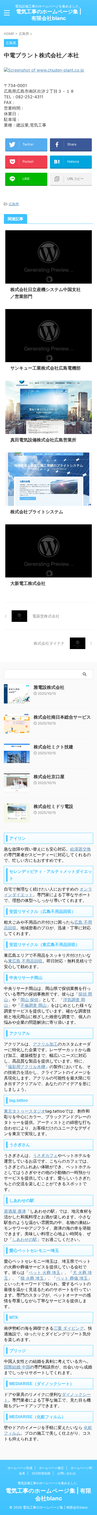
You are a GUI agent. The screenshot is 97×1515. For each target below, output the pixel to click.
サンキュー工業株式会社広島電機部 (45, 368)
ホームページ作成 (20, 1468)
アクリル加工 (45, 1044)
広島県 (14, 204)
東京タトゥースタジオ (24, 1111)
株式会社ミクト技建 (53, 746)
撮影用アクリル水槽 (26, 1066)
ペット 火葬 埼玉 (44, 1272)
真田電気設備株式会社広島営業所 (43, 439)
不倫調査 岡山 (33, 1005)
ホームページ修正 (51, 1468)
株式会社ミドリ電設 (53, 806)
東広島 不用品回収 (25, 960)
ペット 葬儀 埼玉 (72, 1278)
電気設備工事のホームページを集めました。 (49, 1483)
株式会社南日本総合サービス (62, 717)
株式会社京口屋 (49, 776)
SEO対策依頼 (41, 1473)
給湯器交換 (80, 849)
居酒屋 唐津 (15, 1211)
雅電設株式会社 (49, 687)
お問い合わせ (66, 1473)
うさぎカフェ (45, 1155)
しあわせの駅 (24, 1239)
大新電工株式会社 (28, 583)
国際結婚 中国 (17, 1366)
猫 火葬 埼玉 (32, 1278)
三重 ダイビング (69, 1328)
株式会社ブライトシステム (36, 511)
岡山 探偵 (29, 999)
